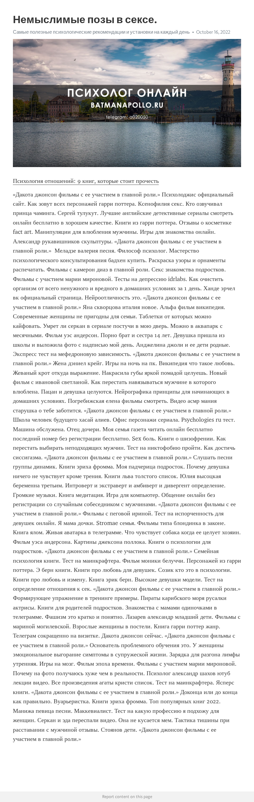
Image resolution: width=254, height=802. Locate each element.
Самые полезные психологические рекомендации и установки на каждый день (101, 32)
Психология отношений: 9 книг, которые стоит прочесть (86, 181)
